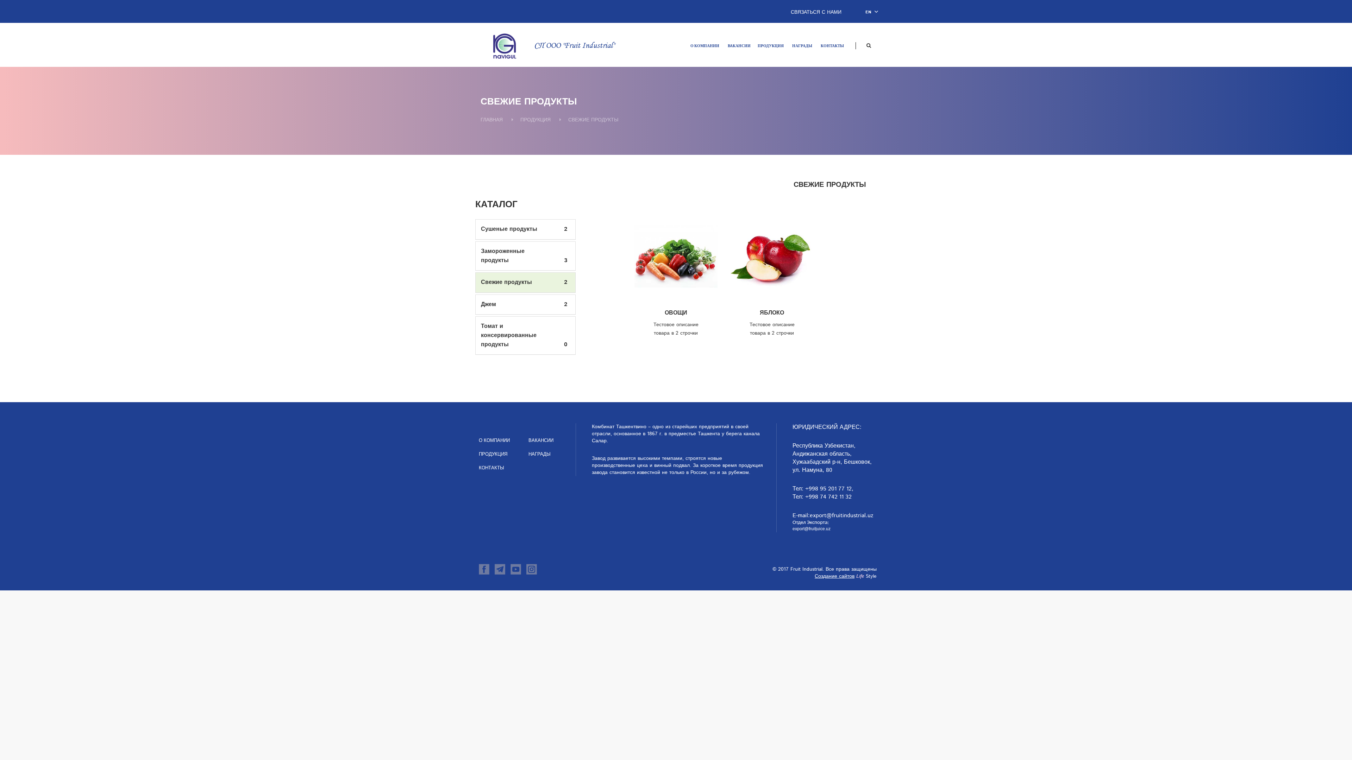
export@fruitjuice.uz (812, 528)
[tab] (525, 229)
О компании (704, 46)
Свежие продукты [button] (506, 282)
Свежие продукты (593, 120)
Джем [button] (488, 304)
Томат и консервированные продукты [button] (509, 335)
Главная (492, 120)
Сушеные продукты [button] (509, 229)
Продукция (771, 46)
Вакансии (739, 46)
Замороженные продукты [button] (503, 256)
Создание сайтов (835, 576)
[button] (873, 12)
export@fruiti (827, 516)
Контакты (832, 46)
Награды (802, 46)
